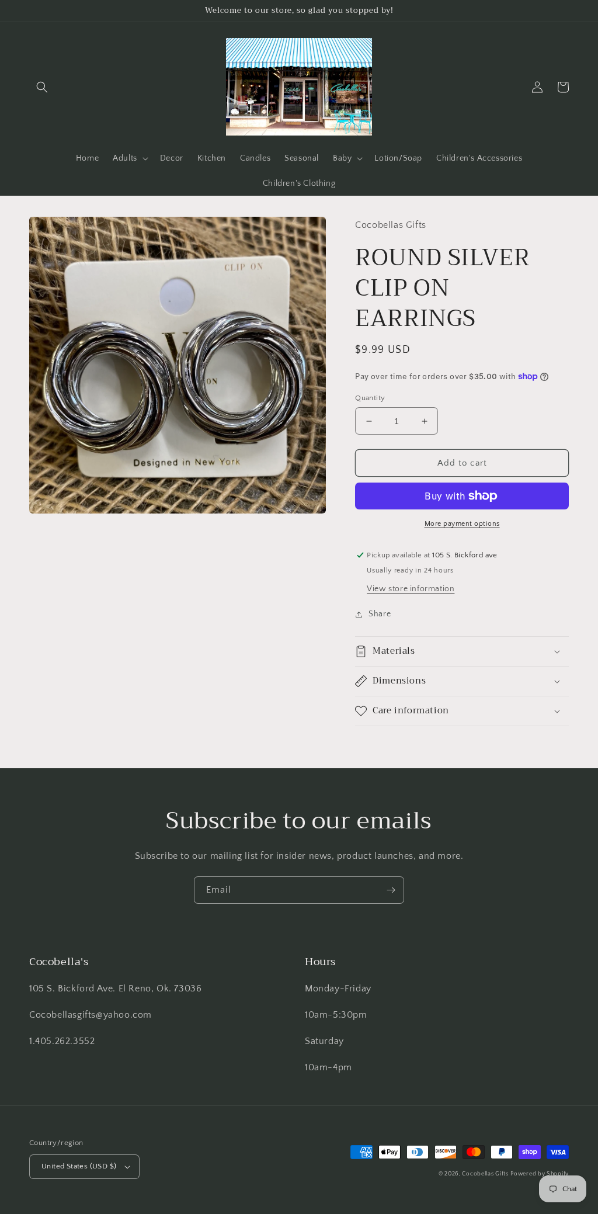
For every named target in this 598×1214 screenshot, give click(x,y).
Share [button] (379, 614)
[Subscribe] (391, 890)
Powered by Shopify (539, 1174)
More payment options (462, 524)
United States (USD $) (78, 1166)
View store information (410, 589)
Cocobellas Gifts (485, 1174)
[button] (42, 87)
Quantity (370, 398)
